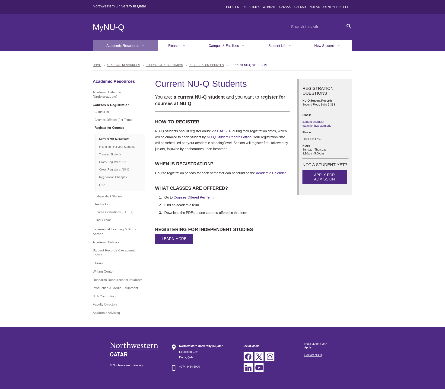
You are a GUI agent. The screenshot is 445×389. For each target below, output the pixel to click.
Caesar (300, 7)
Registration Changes (113, 177)
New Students (325, 46)
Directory (251, 7)
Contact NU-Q (313, 355)
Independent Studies (108, 196)
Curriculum (102, 112)
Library (98, 263)
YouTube (259, 367)
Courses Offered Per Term (194, 197)
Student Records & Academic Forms (114, 252)
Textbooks (101, 204)
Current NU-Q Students (114, 139)
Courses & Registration (164, 65)
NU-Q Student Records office (229, 137)
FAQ (102, 184)
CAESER (224, 131)
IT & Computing (104, 296)
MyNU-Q (108, 27)
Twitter (259, 356)
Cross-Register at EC (112, 162)
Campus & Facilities (224, 46)
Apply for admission (324, 177)
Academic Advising (106, 313)
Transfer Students (110, 154)
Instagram (269, 356)
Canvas (285, 7)
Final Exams (103, 220)
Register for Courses (206, 65)
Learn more (174, 239)
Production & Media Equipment (115, 288)
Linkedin (248, 367)
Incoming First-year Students (117, 146)
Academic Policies (106, 242)
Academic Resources (123, 46)
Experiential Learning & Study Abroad (114, 231)
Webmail (269, 7)
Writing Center (103, 271)
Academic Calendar (271, 173)
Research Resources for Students (117, 280)
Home (97, 65)
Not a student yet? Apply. (329, 7)
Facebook (248, 356)
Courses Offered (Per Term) (113, 120)
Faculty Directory (105, 304)
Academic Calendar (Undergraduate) (107, 94)
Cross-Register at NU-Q (114, 169)
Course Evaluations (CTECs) (114, 212)
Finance (174, 46)
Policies (232, 7)
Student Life (277, 46)
